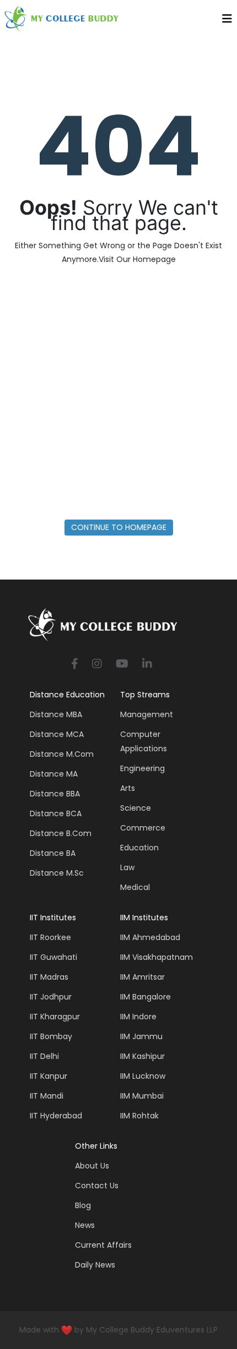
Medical (135, 887)
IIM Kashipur (142, 1056)
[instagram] (97, 664)
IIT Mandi (46, 1095)
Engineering (142, 768)
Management (146, 714)
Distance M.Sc (57, 872)
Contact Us (96, 1185)
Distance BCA (56, 813)
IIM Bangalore (145, 996)
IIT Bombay (51, 1036)
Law (127, 867)
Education (139, 847)
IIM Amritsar (142, 976)
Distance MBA (56, 714)
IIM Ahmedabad (150, 937)
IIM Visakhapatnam (156, 957)
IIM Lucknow (142, 1076)
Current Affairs (103, 1244)
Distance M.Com (62, 754)
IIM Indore (138, 1016)
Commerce (142, 827)
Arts (127, 788)
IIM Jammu (141, 1036)
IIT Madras (49, 976)
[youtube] (122, 664)
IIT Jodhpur (51, 996)
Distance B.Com (60, 833)
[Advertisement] (118, 395)
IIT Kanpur (48, 1076)
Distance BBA (55, 793)
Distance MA (54, 773)
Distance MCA (57, 734)
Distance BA (53, 853)
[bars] (227, 21)
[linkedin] (147, 664)
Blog (83, 1205)
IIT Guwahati (53, 957)
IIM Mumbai (142, 1095)
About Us (92, 1165)
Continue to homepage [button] (118, 527)
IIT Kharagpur (55, 1016)
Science (135, 807)
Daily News (95, 1264)
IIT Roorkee (50, 937)
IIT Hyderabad (56, 1115)
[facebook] (74, 664)
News (85, 1225)
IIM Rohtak (139, 1115)
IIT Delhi (44, 1056)
